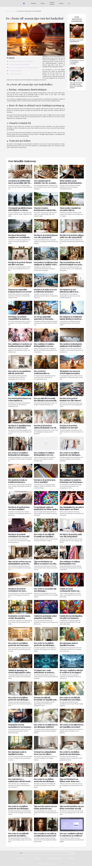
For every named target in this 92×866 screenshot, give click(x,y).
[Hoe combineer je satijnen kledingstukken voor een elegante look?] (46, 443)
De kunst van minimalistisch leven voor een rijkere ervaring (45, 754)
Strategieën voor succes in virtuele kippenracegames (70, 372)
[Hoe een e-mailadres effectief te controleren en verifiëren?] (72, 824)
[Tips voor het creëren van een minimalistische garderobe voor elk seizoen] (20, 552)
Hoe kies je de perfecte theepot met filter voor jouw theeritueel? (20, 264)
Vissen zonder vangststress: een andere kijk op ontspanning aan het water (70, 210)
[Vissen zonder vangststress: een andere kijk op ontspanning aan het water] (72, 198)
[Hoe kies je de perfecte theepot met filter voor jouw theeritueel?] (20, 253)
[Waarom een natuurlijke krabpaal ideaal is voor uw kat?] (20, 280)
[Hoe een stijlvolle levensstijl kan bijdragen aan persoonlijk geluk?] (46, 389)
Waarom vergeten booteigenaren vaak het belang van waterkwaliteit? (46, 210)
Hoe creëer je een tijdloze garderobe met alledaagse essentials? (70, 455)
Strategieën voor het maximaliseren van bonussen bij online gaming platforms (19, 727)
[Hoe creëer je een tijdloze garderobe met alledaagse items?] (20, 797)
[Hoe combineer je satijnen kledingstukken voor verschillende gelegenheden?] (72, 552)
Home (7, 11)
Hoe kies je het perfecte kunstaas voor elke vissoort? (70, 399)
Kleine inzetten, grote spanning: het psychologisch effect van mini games (70, 183)
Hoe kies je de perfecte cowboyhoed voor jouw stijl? (19, 535)
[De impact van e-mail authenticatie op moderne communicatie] (46, 661)
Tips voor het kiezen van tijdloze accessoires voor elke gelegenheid (45, 563)
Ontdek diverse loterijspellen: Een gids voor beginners (71, 617)
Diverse (61, 3)
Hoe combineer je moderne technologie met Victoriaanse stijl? (71, 482)
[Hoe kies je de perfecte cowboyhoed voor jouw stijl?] (20, 525)
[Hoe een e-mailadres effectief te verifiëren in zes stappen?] (72, 661)
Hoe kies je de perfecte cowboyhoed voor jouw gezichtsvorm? (17, 591)
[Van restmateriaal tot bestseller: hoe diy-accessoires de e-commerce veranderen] (46, 171)
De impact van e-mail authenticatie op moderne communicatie (44, 672)
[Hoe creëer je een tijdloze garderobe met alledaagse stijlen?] (46, 634)
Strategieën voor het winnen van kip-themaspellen (19, 617)
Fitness (43, 3)
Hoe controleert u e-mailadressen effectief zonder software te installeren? (19, 781)
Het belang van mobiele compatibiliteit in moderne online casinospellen (18, 319)
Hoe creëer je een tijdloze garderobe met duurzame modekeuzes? (18, 645)
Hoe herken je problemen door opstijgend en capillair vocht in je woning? (46, 264)
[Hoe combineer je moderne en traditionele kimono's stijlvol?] (20, 334)
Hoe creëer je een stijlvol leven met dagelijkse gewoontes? (71, 726)
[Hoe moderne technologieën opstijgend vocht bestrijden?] (72, 334)
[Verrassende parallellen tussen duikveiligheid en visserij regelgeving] (20, 198)
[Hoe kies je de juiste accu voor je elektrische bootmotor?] (46, 280)
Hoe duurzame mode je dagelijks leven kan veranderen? (69, 645)
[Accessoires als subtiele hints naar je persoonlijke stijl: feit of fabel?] (20, 171)
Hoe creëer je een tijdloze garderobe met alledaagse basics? (18, 699)
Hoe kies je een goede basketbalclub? (76, 40)
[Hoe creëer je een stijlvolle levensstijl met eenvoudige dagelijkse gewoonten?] (72, 688)
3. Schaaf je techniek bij (15, 70)
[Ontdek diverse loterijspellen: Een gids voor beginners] (72, 606)
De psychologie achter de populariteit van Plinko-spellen (46, 508)
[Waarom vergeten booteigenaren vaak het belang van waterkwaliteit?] (46, 198)
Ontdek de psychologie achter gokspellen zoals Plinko (45, 617)
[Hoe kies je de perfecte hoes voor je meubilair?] (46, 470)
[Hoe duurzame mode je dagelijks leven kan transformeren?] (20, 742)
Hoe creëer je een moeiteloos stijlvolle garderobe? (19, 372)
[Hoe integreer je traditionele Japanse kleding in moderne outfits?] (72, 307)
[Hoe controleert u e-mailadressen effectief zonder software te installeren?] (20, 770)
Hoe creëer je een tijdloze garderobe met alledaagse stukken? (44, 781)
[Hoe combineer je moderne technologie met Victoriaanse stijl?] (72, 470)
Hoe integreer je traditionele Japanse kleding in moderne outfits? (71, 319)
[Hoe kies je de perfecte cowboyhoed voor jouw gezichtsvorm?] (20, 579)
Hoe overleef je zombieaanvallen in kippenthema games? (42, 373)
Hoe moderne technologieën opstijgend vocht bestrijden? (71, 345)
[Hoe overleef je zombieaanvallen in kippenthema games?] (46, 362)
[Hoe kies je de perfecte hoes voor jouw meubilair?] (20, 498)
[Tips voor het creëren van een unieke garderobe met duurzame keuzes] (46, 797)
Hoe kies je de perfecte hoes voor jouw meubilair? (18, 508)
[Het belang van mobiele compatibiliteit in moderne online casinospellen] (20, 307)
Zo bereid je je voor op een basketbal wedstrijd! (77, 62)
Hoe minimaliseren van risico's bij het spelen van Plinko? (72, 508)
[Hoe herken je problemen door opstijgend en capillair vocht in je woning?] (46, 253)
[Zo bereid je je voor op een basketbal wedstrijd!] (77, 51)
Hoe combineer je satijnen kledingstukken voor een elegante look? (44, 455)
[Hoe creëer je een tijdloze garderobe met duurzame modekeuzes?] (20, 634)
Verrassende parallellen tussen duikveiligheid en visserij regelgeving (20, 210)
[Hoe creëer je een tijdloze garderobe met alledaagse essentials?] (72, 443)
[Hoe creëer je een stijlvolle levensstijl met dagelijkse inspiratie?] (46, 525)
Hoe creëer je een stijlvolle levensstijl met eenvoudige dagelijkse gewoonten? (70, 699)
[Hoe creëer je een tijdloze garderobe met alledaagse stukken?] (46, 770)
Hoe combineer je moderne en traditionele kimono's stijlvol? (20, 345)
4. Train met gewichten (15, 74)
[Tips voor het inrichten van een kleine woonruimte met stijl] (72, 797)
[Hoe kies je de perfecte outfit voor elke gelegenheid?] (72, 525)
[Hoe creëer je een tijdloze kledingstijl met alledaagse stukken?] (20, 443)
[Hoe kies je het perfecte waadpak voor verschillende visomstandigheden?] (20, 226)
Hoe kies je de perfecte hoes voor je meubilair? (44, 481)
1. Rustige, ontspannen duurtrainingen (19, 64)
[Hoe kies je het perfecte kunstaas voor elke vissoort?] (72, 389)
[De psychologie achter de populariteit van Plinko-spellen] (46, 498)
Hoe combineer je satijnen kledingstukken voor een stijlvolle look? (44, 346)
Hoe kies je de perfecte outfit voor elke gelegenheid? (71, 535)
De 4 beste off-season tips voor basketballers (21, 61)
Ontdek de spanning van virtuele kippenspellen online (19, 671)
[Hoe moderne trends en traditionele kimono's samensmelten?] (20, 470)
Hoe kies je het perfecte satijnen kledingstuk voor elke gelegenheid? (45, 427)
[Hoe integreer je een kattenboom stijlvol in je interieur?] (72, 280)
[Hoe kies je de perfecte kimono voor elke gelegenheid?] (46, 226)
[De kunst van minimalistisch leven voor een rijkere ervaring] (46, 742)
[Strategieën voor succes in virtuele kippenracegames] (72, 362)
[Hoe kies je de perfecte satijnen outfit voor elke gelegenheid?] (72, 226)
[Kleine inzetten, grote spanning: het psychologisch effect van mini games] (72, 171)
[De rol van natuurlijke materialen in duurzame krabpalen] (46, 307)
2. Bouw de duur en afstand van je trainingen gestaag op (24, 67)
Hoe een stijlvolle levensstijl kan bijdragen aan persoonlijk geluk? (45, 400)
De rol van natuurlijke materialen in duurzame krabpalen (43, 319)
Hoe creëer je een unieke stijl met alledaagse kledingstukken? (45, 591)
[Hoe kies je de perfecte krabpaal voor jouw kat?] (72, 416)
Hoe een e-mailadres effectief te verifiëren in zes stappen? (71, 671)
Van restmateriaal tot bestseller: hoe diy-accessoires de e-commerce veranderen (45, 183)
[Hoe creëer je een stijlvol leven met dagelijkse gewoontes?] (72, 715)
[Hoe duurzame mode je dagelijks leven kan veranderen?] (72, 634)
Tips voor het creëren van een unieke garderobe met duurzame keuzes (45, 808)
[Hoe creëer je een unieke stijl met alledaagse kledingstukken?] (46, 579)
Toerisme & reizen (52, 3)
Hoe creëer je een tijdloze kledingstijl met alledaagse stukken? (18, 455)
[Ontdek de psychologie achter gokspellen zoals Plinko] (46, 606)
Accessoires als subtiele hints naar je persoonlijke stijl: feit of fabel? (20, 183)
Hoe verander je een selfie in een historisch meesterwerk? (45, 834)
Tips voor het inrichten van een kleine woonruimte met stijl (72, 807)
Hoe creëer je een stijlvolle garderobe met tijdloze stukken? (18, 835)
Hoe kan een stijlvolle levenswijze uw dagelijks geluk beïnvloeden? (45, 699)
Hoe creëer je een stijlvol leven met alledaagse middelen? (46, 726)
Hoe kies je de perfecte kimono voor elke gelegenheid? (46, 236)
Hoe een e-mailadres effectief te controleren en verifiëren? (71, 834)
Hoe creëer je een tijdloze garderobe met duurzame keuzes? (70, 754)
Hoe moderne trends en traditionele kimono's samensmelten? (17, 482)
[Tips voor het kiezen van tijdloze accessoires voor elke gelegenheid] (46, 552)
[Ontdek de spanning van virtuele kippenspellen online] (20, 661)
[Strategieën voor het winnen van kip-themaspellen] (20, 606)
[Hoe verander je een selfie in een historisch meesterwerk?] (46, 824)
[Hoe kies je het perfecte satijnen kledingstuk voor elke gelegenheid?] (46, 416)
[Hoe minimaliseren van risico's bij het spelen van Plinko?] (72, 498)
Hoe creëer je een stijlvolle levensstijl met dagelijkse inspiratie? (44, 536)
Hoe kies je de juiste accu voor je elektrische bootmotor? (45, 290)
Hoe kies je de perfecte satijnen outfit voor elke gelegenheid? (72, 236)
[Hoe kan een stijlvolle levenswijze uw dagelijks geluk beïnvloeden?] (46, 688)
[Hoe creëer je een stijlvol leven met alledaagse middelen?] (46, 715)
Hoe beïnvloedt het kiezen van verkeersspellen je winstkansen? (19, 400)
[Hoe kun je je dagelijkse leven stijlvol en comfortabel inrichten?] (20, 416)
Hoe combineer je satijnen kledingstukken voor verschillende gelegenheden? (71, 563)
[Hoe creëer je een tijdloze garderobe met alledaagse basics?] (20, 688)
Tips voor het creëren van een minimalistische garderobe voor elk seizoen (19, 563)
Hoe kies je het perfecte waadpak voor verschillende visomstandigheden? (19, 237)
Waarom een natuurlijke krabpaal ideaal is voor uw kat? (20, 290)
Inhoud (11, 58)
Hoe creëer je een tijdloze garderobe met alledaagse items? (18, 808)
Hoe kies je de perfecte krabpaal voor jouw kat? (69, 426)
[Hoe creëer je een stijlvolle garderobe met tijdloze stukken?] (20, 824)
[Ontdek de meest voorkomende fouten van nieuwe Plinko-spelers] (72, 579)
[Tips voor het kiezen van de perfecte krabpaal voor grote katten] (72, 253)
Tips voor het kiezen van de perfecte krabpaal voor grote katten (71, 264)
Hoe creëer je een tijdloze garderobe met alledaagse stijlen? (44, 645)
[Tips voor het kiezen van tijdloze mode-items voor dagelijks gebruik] (77, 74)
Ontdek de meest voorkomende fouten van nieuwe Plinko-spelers (69, 591)
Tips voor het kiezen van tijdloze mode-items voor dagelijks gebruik (76, 85)
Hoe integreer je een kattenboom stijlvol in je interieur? (69, 291)
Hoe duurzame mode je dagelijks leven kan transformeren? (17, 754)
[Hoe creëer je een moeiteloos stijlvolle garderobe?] (20, 362)
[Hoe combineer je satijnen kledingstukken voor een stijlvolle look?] (46, 334)
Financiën (33, 3)
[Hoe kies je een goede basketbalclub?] (77, 31)
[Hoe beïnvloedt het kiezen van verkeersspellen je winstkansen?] (20, 389)
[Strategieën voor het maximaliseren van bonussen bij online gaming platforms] (20, 715)
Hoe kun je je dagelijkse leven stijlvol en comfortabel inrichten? (19, 427)
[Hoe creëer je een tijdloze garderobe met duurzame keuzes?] (72, 742)
